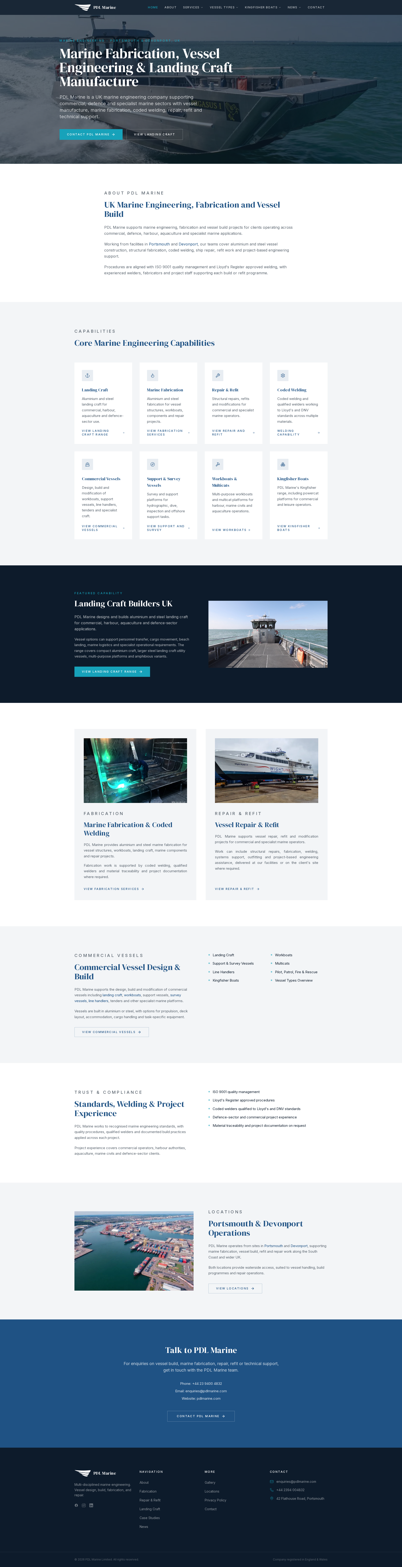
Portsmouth (159, 244)
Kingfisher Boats (261, 7)
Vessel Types (222, 7)
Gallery (210, 1482)
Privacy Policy (215, 1500)
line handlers (98, 1001)
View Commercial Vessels (109, 1032)
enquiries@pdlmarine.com (206, 1391)
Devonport (188, 244)
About (170, 7)
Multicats (282, 963)
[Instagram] (84, 1505)
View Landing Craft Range (109, 671)
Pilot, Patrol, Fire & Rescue (296, 972)
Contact (316, 7)
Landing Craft (223, 955)
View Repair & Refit (235, 889)
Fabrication (148, 1491)
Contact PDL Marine (88, 134)
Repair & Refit (150, 1500)
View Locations (232, 1288)
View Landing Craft (154, 134)
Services (191, 7)
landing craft (112, 995)
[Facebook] (76, 1505)
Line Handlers (223, 972)
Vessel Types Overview (294, 980)
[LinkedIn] (91, 1505)
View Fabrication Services (111, 889)
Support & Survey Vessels (233, 963)
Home (153, 7)
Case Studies (150, 1518)
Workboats (283, 955)
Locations (212, 1491)
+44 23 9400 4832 (207, 1383)
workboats (132, 995)
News (293, 7)
